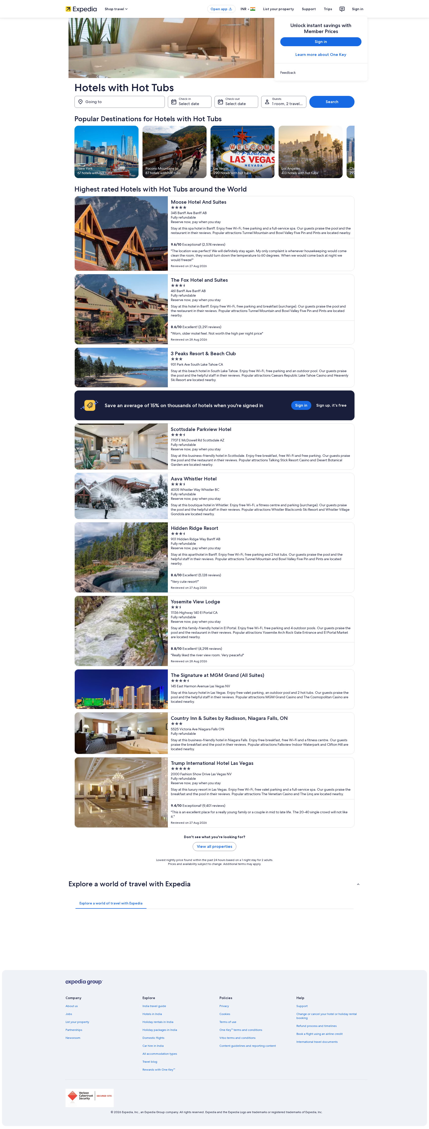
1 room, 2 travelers (288, 103)
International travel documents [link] (317, 1042)
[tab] (110, 903)
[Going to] (119, 102)
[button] (214, 884)
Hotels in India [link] (152, 1014)
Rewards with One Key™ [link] (159, 1070)
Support (309, 9)
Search (332, 101)
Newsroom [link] (73, 1038)
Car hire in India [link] (153, 1046)
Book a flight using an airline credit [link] (319, 1034)
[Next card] (354, 152)
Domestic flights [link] (153, 1038)
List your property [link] (77, 1022)
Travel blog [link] (150, 1062)
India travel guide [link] (154, 1006)
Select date (189, 103)
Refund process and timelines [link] (316, 1026)
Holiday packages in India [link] (160, 1030)
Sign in (357, 9)
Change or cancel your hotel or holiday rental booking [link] (326, 1016)
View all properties (214, 846)
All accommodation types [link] (160, 1054)
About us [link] (72, 1006)
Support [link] (302, 1006)
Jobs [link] (69, 1014)
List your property (278, 9)
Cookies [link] (224, 1014)
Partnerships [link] (74, 1030)
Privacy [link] (224, 1006)
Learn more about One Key (320, 54)
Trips (328, 9)
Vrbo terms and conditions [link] (237, 1038)
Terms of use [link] (227, 1022)
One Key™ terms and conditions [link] (240, 1030)
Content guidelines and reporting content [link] (247, 1046)
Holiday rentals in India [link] (158, 1022)
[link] (320, 72)
